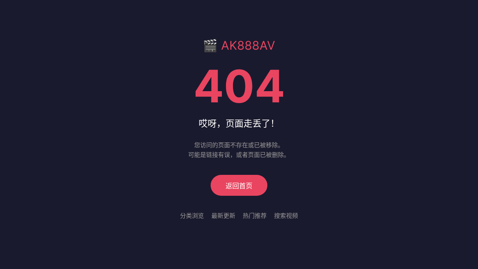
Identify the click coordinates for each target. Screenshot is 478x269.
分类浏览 (192, 215)
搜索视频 (286, 215)
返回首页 (239, 186)
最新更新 (223, 215)
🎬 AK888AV (239, 45)
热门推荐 (255, 215)
